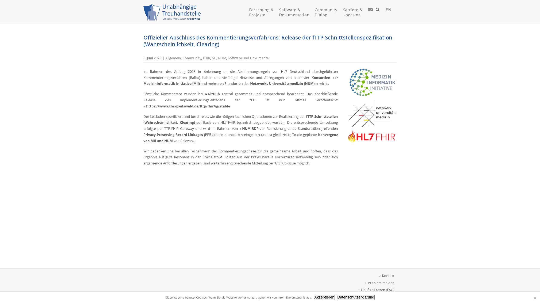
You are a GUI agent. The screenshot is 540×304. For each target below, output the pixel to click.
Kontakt (388, 275)
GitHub (214, 94)
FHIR (206, 58)
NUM (222, 58)
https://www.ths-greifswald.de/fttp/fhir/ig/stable (188, 106)
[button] (378, 15)
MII (214, 58)
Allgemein (173, 58)
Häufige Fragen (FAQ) (377, 290)
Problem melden (381, 283)
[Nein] (535, 298)
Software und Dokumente (248, 58)
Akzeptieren (324, 297)
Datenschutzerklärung (355, 297)
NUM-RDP (250, 128)
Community (192, 58)
